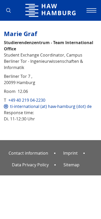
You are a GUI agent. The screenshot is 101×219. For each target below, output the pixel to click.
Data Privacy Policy (30, 165)
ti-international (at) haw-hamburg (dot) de (51, 106)
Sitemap (71, 165)
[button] (10, 10)
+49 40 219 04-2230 (26, 100)
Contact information (28, 153)
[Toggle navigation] (90, 10)
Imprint (70, 153)
